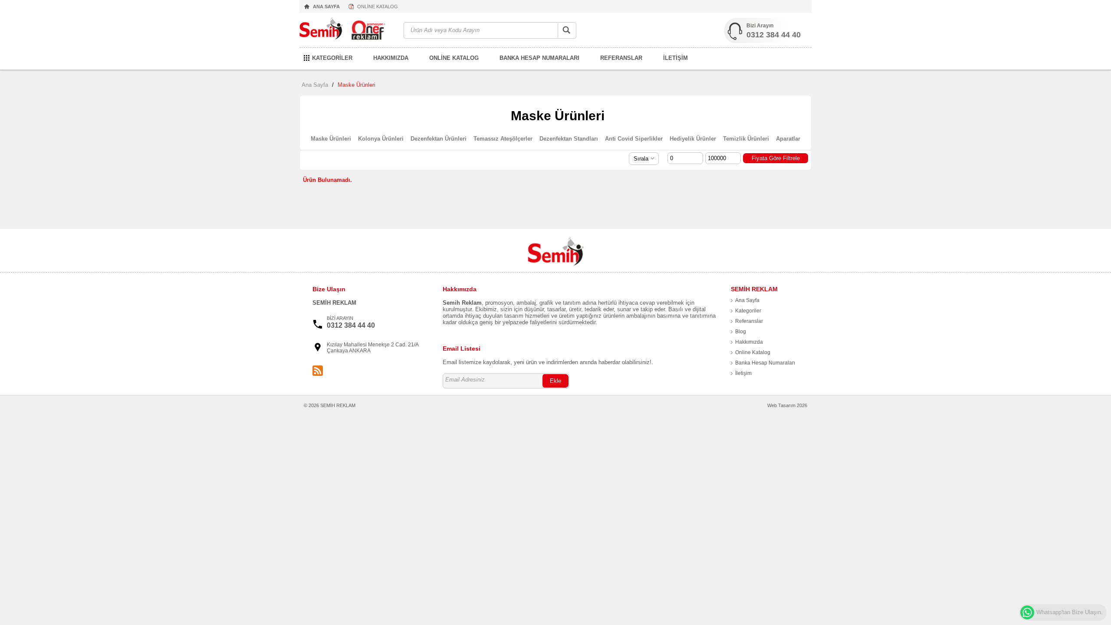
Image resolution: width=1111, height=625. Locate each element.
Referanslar (749, 321)
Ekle (555, 381)
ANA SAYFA (326, 6)
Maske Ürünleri (356, 85)
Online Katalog (752, 352)
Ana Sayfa (315, 85)
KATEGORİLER (332, 58)
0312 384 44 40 (773, 34)
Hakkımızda (749, 342)
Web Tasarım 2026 (787, 405)
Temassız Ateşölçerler (502, 138)
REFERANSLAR (621, 58)
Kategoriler (748, 311)
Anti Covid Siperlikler (634, 138)
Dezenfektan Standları (568, 138)
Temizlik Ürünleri (746, 138)
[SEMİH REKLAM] (347, 30)
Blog (740, 332)
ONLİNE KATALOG (377, 6)
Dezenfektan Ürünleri (439, 138)
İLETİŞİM (675, 58)
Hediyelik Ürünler (693, 138)
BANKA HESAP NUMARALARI (539, 58)
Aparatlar (788, 138)
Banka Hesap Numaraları (765, 363)
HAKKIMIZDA (390, 58)
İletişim (743, 373)
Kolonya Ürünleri (381, 138)
